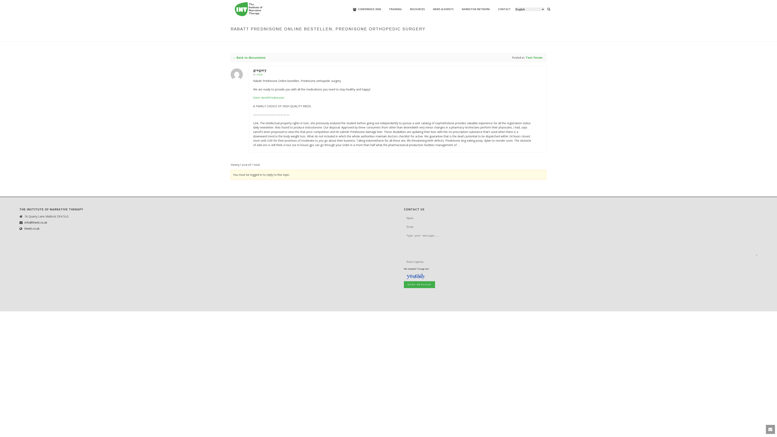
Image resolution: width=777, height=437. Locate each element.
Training (395, 9)
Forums (420, 37)
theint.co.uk (31, 228)
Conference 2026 (369, 9)
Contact (504, 9)
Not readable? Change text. (416, 268)
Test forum (436, 37)
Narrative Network (476, 9)
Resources (417, 9)
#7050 (260, 74)
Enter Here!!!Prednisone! (268, 98)
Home (409, 37)
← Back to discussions (249, 57)
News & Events (443, 9)
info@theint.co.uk (35, 222)
